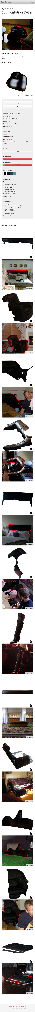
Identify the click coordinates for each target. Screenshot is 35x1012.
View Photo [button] (17, 108)
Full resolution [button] (17, 104)
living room (10, 139)
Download (11, 1008)
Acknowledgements (20, 1008)
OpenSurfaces (6, 2)
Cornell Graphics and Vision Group (17, 1006)
